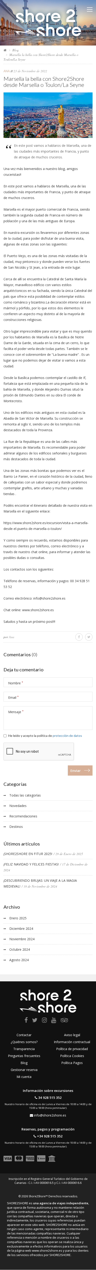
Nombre (15, 683)
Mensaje (16, 712)
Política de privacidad (72, 1049)
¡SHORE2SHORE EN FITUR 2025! (27, 854)
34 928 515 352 (50, 1097)
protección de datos (67, 736)
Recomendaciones (23, 816)
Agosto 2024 (19, 960)
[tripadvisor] (64, 1021)
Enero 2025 (18, 918)
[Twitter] (35, 1021)
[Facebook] (26, 1021)
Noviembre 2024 (21, 939)
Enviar (75, 770)
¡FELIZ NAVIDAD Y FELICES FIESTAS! (31, 864)
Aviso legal (72, 1035)
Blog (15, 50)
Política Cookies (72, 1056)
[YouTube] (53, 1021)
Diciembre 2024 (21, 928)
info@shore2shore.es (50, 1115)
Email (13, 697)
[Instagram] (44, 1021)
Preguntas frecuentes (24, 1056)
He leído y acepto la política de (45, 736)
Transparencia (24, 1049)
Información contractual (72, 1042)
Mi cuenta (24, 1076)
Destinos (16, 826)
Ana (6, 71)
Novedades (18, 805)
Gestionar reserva (24, 1070)
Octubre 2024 (19, 949)
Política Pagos (72, 1063)
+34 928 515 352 (49, 1136)
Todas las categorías (25, 795)
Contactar (24, 1035)
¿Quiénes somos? (24, 1042)
